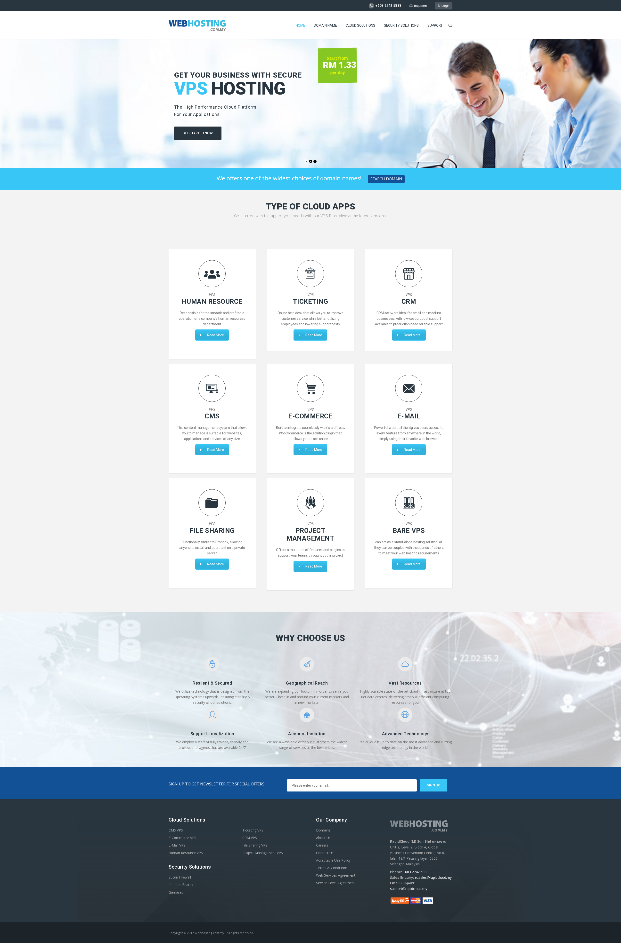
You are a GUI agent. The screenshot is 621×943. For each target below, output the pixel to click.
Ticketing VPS (252, 830)
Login (444, 6)
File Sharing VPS (254, 845)
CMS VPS (176, 830)
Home (300, 25)
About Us (323, 837)
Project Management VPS (262, 852)
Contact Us (325, 852)
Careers (322, 845)
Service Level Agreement (335, 882)
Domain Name (325, 25)
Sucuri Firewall (180, 877)
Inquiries (420, 6)
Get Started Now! (197, 133)
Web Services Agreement (335, 875)
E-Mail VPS (177, 845)
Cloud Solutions (360, 25)
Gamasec (176, 892)
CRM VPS (249, 837)
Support (435, 25)
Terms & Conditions (332, 867)
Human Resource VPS (186, 852)
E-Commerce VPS (182, 837)
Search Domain (386, 179)
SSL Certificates (181, 884)
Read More (215, 335)
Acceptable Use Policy (333, 860)
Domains (323, 830)
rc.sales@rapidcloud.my (433, 877)
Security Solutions (401, 25)
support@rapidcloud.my (408, 888)
